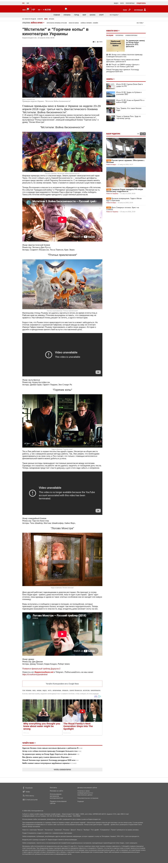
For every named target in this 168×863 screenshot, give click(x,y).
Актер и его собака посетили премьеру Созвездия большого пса (51, 751)
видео (45, 690)
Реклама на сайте (56, 791)
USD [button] (39, 10)
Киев (34, 690)
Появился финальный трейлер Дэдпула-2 (41, 669)
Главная (56, 15)
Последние (109, 35)
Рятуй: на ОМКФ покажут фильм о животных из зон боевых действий (122, 66)
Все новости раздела (29, 19)
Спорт (101, 15)
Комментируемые (131, 35)
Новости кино (112, 30)
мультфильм (57, 690)
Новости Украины (112, 193)
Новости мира (111, 164)
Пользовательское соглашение (87, 798)
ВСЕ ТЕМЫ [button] (140, 23)
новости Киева (74, 23)
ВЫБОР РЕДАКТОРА (113, 133)
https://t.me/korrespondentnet (34, 674)
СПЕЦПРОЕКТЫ (141, 3)
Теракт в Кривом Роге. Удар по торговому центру (128, 117)
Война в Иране (64, 22)
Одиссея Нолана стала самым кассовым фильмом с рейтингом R (52, 748)
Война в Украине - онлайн (89, 23)
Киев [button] (24, 10)
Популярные (119, 35)
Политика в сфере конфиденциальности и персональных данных (85, 793)
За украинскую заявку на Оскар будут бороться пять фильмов (50, 754)
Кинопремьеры (95, 690)
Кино (46, 19)
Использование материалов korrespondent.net (56, 796)
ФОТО (122, 3)
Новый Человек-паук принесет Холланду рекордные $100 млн (50, 760)
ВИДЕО (116, 3)
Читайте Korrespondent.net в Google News (62, 684)
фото (49, 690)
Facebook (29, 788)
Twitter (27, 792)
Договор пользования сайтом (87, 787)
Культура (40, 19)
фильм (39, 690)
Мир (84, 15)
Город (76, 15)
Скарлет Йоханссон (75, 690)
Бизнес (92, 15)
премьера (65, 690)
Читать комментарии (62, 769)
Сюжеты (109, 79)
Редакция (80, 801)
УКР (28, 3)
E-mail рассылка (31, 800)
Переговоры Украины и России (57, 23)
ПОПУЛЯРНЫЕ (130, 3)
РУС (23, 3)
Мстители (86, 690)
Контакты (53, 788)
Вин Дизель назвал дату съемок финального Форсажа (47, 757)
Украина (67, 15)
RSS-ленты (29, 796)
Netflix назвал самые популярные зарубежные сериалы (49, 763)
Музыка (51, 19)
